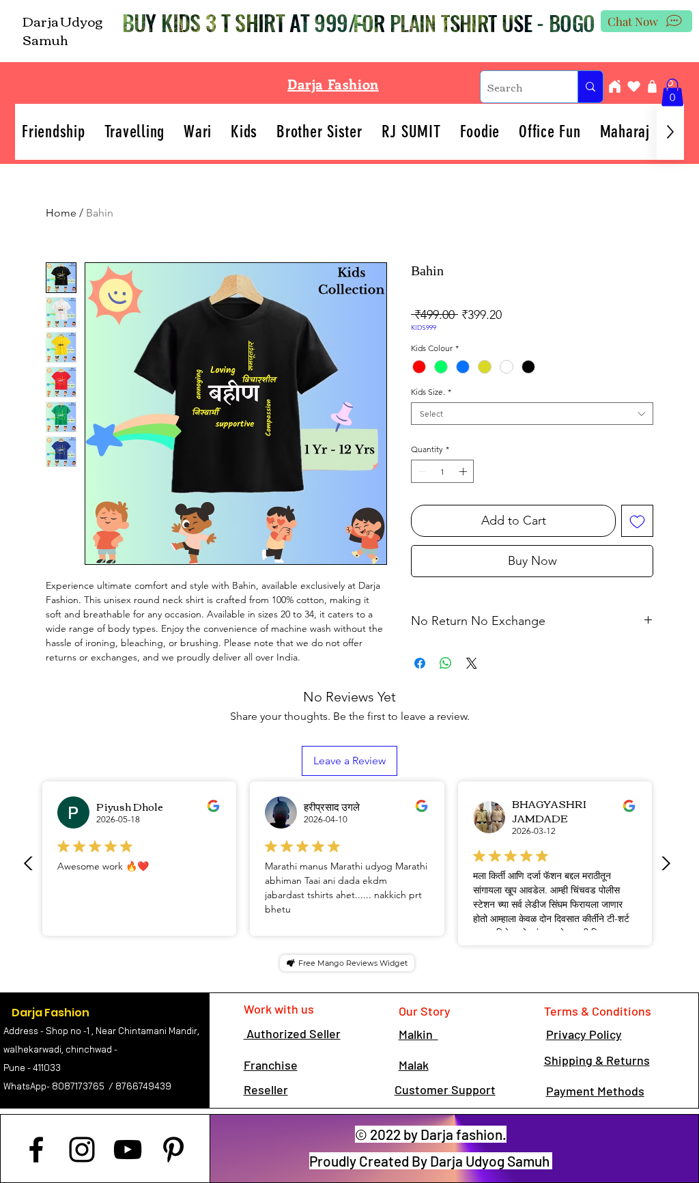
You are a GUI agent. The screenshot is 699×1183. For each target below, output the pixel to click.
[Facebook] (36, 1149)
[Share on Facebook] (420, 663)
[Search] (590, 86)
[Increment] (464, 471)
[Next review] (665, 863)
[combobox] (532, 413)
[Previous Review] (28, 863)
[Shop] (652, 86)
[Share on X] (471, 663)
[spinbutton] (442, 471)
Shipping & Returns (597, 1060)
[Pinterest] (173, 1149)
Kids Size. (431, 392)
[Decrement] (420, 471)
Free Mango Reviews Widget (353, 963)
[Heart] (633, 86)
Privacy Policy (584, 1034)
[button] (672, 93)
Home (61, 212)
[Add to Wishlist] (637, 521)
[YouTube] (128, 1149)
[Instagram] (82, 1149)
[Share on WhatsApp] (446, 663)
